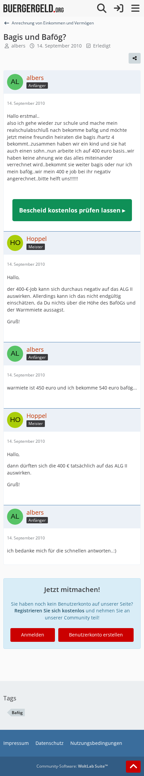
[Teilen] (135, 58)
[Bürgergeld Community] (33, 8)
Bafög (17, 712)
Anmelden (32, 634)
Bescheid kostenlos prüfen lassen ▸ (72, 210)
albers (18, 45)
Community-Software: (72, 766)
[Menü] (135, 8)
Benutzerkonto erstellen (96, 634)
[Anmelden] (118, 8)
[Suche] (102, 8)
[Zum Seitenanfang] (133, 767)
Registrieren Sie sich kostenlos (49, 610)
